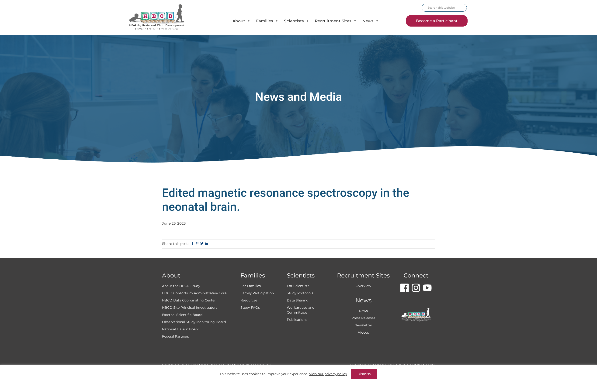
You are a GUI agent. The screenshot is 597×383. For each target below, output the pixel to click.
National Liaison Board (180, 329)
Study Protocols (300, 293)
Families (264, 21)
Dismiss (364, 374)
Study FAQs (250, 307)
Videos (363, 332)
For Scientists (298, 286)
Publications (297, 320)
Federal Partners (175, 336)
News (368, 21)
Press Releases (363, 318)
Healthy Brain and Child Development (161, 17)
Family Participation (257, 293)
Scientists (294, 21)
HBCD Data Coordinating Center (189, 300)
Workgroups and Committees (300, 310)
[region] (298, 374)
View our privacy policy (328, 374)
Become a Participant (437, 21)
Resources (248, 300)
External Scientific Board (182, 315)
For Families (250, 286)
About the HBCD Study (181, 286)
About (239, 21)
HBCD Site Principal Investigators (189, 307)
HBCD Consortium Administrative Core (194, 293)
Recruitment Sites (333, 21)
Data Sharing (298, 300)
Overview (363, 286)
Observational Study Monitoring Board (194, 322)
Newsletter (363, 325)
